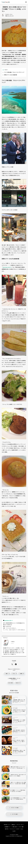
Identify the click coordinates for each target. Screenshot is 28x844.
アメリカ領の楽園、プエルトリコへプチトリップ (13, 72)
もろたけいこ (15, 728)
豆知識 (21, 673)
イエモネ (17, 828)
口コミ (17, 682)
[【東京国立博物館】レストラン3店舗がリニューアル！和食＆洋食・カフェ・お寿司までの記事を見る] (7, 720)
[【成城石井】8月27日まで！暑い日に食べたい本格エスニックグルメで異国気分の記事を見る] (7, 710)
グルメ (14, 673)
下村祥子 (14, 738)
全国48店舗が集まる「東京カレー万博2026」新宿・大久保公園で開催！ (19, 751)
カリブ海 (10, 682)
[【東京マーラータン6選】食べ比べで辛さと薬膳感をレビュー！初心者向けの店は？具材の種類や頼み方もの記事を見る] (6, 784)
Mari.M (14, 698)
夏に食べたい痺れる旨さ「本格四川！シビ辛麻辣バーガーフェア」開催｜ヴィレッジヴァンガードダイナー (19, 741)
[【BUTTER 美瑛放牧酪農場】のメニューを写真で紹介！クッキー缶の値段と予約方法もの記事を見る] (6, 800)
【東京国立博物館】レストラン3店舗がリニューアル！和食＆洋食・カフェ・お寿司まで (19, 721)
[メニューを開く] (26, 2)
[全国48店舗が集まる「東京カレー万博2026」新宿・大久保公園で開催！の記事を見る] (7, 750)
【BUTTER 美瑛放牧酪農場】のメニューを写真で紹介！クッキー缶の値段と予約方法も (17, 798)
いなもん (11, 14)
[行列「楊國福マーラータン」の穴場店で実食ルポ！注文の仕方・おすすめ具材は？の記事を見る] (6, 792)
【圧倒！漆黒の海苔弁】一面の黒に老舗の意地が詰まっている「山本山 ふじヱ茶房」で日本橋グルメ (19, 731)
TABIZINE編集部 (15, 708)
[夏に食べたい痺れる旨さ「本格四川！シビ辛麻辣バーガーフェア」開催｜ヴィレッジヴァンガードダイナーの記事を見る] (7, 740)
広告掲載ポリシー (8, 826)
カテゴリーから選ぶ (15, 807)
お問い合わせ (14, 826)
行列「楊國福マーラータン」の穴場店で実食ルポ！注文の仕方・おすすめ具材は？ (17, 791)
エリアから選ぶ (15, 814)
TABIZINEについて (7, 824)
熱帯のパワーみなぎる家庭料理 (10, 74)
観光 (6, 673)
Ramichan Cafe (6, 267)
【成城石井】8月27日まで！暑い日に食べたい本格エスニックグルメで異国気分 (19, 711)
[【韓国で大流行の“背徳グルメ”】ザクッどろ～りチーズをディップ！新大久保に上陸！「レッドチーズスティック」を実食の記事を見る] (6, 769)
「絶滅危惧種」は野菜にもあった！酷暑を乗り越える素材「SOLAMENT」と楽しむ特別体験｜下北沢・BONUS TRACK (19, 701)
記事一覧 (6, 828)
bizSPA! (14, 831)
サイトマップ (12, 828)
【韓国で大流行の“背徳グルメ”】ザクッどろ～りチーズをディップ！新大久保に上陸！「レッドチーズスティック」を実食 (17, 768)
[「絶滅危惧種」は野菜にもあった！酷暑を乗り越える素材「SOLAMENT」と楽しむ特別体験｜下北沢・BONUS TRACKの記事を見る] (7, 699)
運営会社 (13, 824)
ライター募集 (21, 826)
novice (22, 828)
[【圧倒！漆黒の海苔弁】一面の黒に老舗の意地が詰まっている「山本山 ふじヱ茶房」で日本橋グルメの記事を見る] (7, 730)
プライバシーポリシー (20, 824)
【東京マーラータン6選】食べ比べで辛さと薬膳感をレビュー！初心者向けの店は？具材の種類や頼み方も (18, 783)
